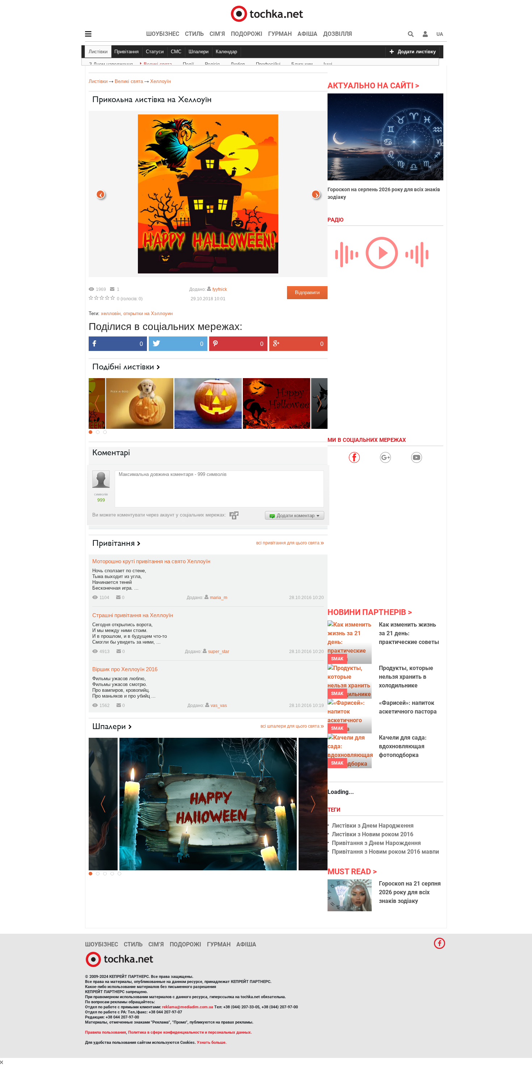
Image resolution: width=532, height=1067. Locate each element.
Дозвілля (337, 33)
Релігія (212, 63)
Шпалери (198, 51)
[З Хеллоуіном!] (208, 403)
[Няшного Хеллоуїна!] (276, 403)
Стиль (194, 33)
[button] (425, 34)
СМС (176, 51)
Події (188, 63)
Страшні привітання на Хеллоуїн (132, 615)
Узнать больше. (212, 1042)
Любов (238, 63)
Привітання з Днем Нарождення (376, 843)
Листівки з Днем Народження (373, 825)
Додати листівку (417, 51)
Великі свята (158, 63)
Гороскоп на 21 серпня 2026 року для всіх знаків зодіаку (410, 892)
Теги (335, 810)
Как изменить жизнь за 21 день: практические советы (409, 633)
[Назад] (315, 194)
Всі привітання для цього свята (288, 542)
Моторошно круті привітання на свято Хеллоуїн (151, 561)
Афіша (307, 33)
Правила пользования (105, 1032)
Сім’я (217, 33)
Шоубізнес (162, 33)
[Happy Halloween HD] (208, 804)
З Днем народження (111, 63)
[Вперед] (100, 194)
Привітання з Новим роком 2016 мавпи (385, 851)
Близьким (302, 63)
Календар (226, 51)
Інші (328, 63)
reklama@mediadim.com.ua (187, 1007)
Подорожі (246, 33)
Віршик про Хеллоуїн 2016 (124, 669)
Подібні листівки (123, 366)
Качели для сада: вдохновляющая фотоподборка (403, 746)
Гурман (280, 33)
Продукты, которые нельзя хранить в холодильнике (406, 677)
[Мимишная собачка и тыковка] (139, 403)
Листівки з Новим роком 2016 (372, 834)
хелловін (111, 313)
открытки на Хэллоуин (148, 313)
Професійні (268, 63)
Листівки (98, 51)
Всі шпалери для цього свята (290, 726)
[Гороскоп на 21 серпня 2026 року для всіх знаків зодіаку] (350, 895)
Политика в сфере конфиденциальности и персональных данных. (190, 1032)
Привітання (126, 51)
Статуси (155, 51)
